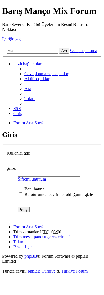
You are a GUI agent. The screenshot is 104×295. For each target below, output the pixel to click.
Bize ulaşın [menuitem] (23, 246)
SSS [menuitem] (17, 108)
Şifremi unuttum (32, 179)
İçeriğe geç (11, 38)
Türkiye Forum (74, 271)
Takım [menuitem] (29, 98)
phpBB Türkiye (41, 271)
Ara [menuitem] (27, 88)
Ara (64, 51)
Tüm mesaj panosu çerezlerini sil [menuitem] (41, 236)
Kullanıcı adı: (18, 153)
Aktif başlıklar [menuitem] (36, 78)
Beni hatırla (34, 189)
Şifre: (11, 168)
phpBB (30, 256)
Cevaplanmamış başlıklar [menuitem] (46, 73)
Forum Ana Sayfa (28, 226)
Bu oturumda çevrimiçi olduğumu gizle (58, 194)
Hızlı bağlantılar (27, 63)
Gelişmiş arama (83, 50)
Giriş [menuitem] (17, 113)
